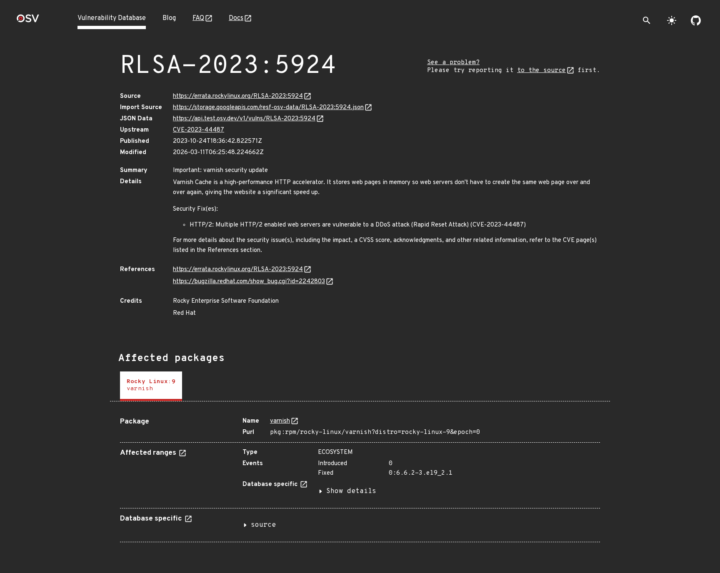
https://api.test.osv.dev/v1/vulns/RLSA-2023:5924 (244, 119)
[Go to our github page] (696, 20)
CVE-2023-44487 (198, 130)
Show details (351, 491)
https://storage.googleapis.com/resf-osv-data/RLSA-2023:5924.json (268, 108)
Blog (169, 18)
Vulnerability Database (112, 18)
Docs (236, 18)
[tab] (151, 386)
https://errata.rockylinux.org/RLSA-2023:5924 (238, 96)
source (263, 525)
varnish (280, 421)
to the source (541, 71)
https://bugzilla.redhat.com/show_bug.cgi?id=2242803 (249, 282)
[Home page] (28, 21)
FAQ (198, 18)
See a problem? (453, 63)
